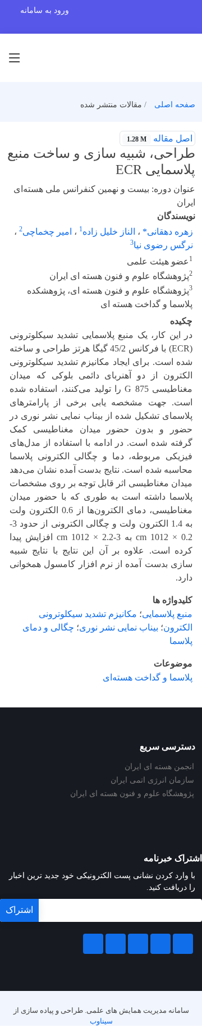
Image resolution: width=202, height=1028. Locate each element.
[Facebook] (183, 944)
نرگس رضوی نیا (163, 245)
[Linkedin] (138, 944)
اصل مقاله (159, 138)
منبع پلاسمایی (167, 614)
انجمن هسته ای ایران (159, 767)
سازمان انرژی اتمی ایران (152, 780)
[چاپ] (7, 131)
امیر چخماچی (47, 231)
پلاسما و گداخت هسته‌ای (147, 677)
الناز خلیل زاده (108, 231)
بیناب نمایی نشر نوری (118, 627)
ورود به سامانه (44, 10)
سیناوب (101, 1021)
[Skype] (93, 944)
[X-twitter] (160, 944)
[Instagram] (115, 944)
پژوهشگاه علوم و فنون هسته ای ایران (132, 794)
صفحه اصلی (174, 104)
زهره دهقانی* (168, 231)
